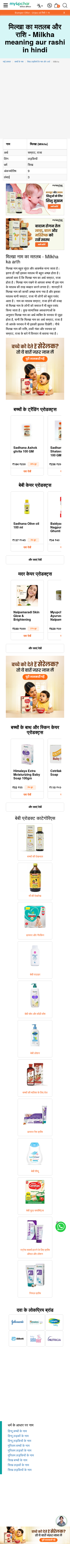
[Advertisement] (35, 102)
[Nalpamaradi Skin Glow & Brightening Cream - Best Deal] (27, 594)
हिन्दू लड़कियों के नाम (19, 1441)
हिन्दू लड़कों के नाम (18, 1436)
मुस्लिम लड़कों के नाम (19, 1450)
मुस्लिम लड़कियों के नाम (21, 1455)
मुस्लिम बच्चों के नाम (19, 1446)
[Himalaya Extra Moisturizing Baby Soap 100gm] (27, 753)
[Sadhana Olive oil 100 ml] (27, 506)
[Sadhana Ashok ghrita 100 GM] (27, 430)
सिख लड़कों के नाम (18, 1465)
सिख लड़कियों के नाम (20, 1470)
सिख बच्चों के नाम (17, 1460)
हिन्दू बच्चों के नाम (17, 1431)
